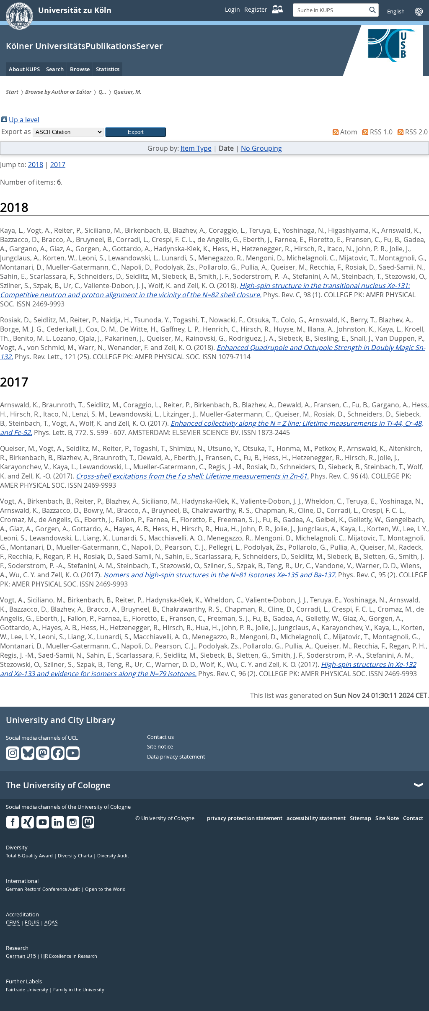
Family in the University (78, 990)
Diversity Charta (75, 856)
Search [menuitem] (55, 69)
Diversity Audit (113, 856)
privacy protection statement (244, 818)
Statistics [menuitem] (107, 69)
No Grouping (261, 148)
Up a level (24, 119)
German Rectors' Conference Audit (43, 889)
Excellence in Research (69, 956)
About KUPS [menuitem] (24, 69)
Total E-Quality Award (30, 856)
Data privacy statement (176, 757)
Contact (413, 818)
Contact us (160, 737)
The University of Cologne (58, 785)
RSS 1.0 (381, 131)
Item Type (196, 148)
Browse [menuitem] (80, 69)
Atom (348, 131)
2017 (57, 164)
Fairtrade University (27, 990)
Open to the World (105, 889)
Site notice (160, 746)
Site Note (387, 818)
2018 (35, 164)
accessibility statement (316, 818)
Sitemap (360, 818)
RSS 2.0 (416, 131)
